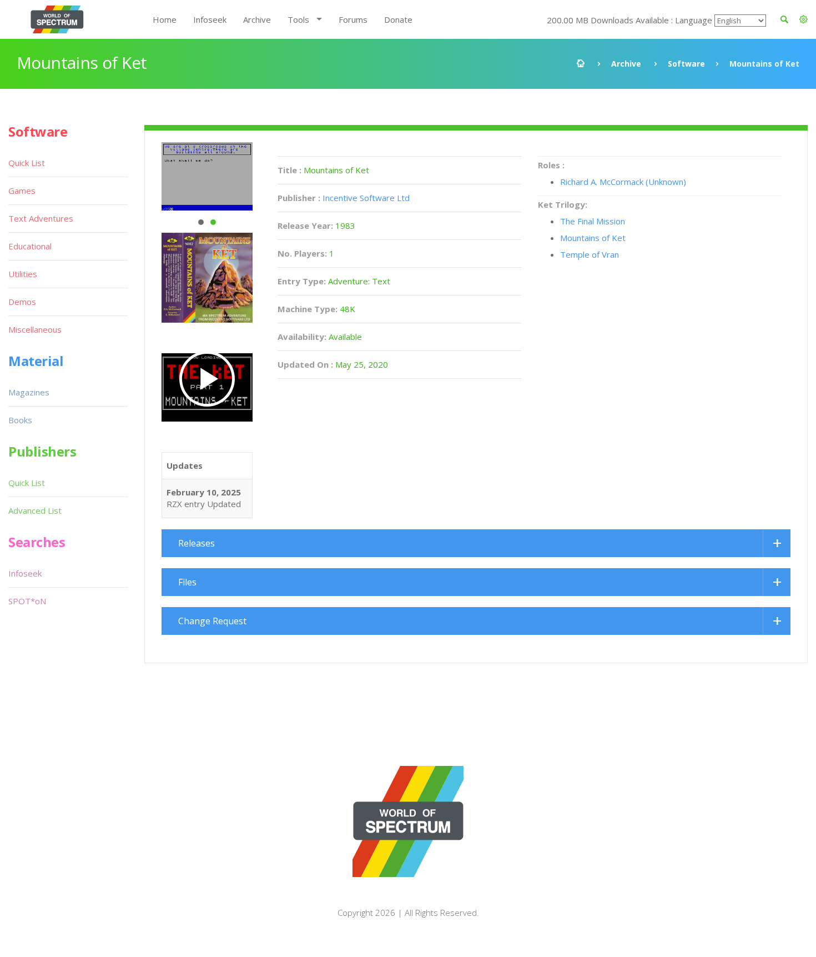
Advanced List (35, 510)
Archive (257, 19)
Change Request (212, 621)
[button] (803, 19)
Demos (22, 301)
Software (686, 63)
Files (187, 582)
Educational (30, 246)
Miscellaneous (35, 329)
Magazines (28, 392)
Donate (398, 19)
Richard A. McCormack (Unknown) (623, 181)
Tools (298, 19)
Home (165, 19)
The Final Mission (592, 221)
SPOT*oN (27, 601)
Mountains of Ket (593, 237)
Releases (196, 543)
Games (22, 190)
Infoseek (209, 19)
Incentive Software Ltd (366, 197)
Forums (353, 19)
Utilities (22, 273)
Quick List (26, 162)
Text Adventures (40, 218)
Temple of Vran (589, 254)
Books (20, 419)
